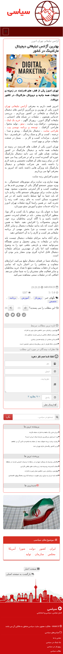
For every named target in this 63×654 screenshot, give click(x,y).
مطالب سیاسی (56, 651)
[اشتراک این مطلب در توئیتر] (12, 314)
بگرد (8, 417)
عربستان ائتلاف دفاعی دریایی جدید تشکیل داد (41, 335)
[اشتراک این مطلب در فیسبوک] (18, 314)
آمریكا (12, 548)
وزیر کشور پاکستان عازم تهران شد (45, 446)
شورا (22, 548)
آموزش (25, 298)
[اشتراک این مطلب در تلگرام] (24, 314)
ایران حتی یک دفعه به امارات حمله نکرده (43, 432)
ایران (52, 548)
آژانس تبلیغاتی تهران (16, 106)
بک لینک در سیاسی (53, 642)
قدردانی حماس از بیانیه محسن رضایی (44, 339)
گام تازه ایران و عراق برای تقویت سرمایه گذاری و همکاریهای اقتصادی (33, 475)
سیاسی (18, 11)
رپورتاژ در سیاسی (54, 646)
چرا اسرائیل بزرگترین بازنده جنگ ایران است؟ (41, 437)
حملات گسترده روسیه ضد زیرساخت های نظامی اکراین (39, 466)
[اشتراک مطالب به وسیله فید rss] (7, 314)
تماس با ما (57, 638)
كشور (42, 548)
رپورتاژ (38, 298)
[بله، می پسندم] (25, 308)
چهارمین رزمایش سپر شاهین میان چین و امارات (41, 330)
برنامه (13, 298)
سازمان (39, 554)
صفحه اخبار (30, 569)
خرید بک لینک (13, 120)
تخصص (53, 301)
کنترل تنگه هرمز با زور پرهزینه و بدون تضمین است (39, 344)
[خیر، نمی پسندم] (11, 308)
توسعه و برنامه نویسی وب (22, 127)
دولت (32, 548)
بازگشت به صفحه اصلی (18, 574)
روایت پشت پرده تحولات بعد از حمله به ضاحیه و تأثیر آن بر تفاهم (35, 441)
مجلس (51, 554)
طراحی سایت (50, 130)
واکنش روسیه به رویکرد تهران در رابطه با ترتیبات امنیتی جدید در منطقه (32, 462)
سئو (22, 123)
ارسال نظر (49, 405)
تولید (28, 554)
